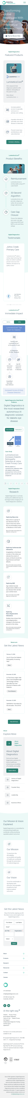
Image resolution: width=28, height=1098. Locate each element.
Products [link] (5, 958)
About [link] (5, 953)
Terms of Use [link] (6, 1018)
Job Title (7, 931)
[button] (7, 304)
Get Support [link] (6, 1020)
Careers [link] (5, 977)
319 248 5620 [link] (7, 990)
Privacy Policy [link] (12, 1014)
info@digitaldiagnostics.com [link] (10, 994)
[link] (8, 2)
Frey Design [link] (18, 1039)
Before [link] (8, 322)
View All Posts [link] (14, 721)
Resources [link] (6, 968)
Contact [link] (5, 972)
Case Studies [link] (9, 429)
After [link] (19, 322)
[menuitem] (14, 756)
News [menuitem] (9, 665)
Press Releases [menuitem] (12, 691)
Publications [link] (18, 429)
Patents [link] (5, 1014)
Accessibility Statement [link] (9, 1016)
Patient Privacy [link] (16, 1018)
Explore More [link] (12, 770)
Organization (19, 931)
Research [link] (6, 963)
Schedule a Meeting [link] (14, 142)
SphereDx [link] (6, 1025)
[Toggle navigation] (24, 2)
